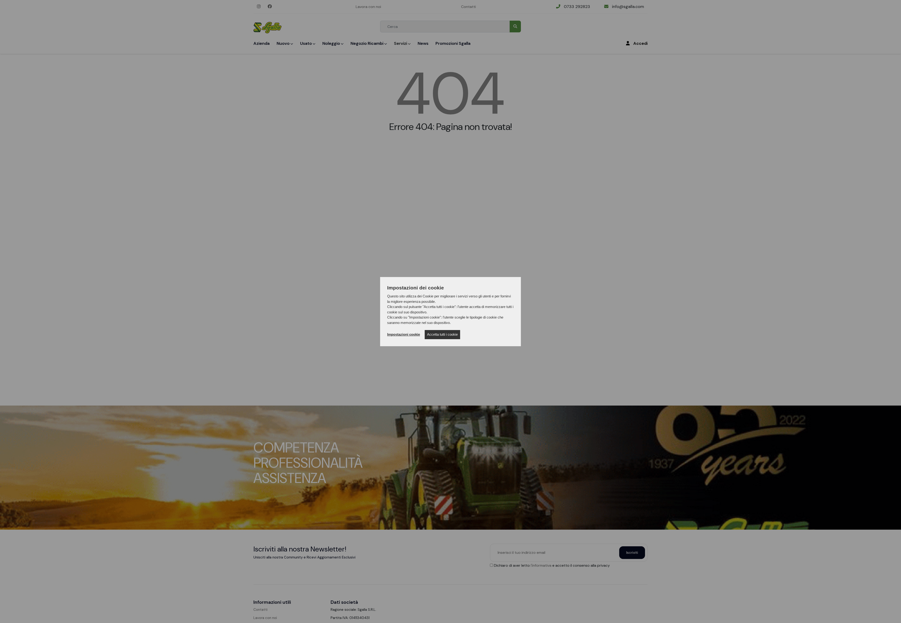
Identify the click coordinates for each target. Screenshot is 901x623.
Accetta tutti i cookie (442, 334)
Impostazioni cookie (403, 334)
